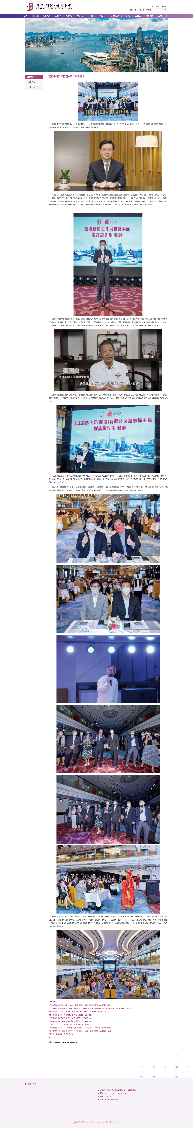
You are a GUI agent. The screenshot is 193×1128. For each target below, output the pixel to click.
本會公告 (80, 16)
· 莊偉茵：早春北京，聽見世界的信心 (61, 1034)
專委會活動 (115, 16)
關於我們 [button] (35, 16)
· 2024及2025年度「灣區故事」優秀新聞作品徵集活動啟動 (69, 1024)
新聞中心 (91, 16)
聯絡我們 (149, 16)
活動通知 (161, 16)
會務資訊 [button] (46, 16)
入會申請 (127, 16)
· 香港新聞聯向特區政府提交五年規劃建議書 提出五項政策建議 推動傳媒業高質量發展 (79, 1005)
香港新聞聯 (57, 1042)
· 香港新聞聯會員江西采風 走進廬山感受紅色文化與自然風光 (70, 1018)
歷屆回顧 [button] (138, 16)
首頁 (25, 16)
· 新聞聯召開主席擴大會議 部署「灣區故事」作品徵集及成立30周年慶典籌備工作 (77, 1012)
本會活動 (31, 82)
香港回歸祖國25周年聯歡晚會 (69, 1042)
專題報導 (103, 16)
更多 (50, 1038)
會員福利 (58, 16)
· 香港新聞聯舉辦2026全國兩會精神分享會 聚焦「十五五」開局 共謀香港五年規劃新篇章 (79, 1028)
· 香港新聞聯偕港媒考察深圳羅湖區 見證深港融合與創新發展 (70, 1015)
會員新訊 (31, 87)
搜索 (164, 10)
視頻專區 (69, 16)
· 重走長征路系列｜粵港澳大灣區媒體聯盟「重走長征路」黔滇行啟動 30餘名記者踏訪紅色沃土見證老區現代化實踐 (89, 1008)
